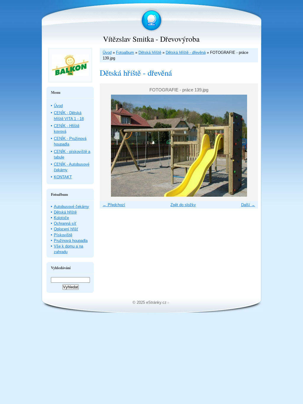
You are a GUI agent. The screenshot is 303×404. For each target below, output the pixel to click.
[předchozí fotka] (109, 146)
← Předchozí (114, 205)
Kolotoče (61, 218)
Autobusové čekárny (71, 206)
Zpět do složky (183, 205)
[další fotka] (248, 146)
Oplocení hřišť (66, 229)
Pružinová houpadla (71, 240)
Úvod (107, 52)
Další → (248, 205)
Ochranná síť (65, 223)
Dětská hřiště (149, 52)
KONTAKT (63, 177)
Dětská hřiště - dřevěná (186, 52)
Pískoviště (63, 235)
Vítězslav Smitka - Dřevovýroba (151, 39)
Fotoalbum (125, 52)
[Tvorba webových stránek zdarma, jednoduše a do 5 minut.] (169, 303)
